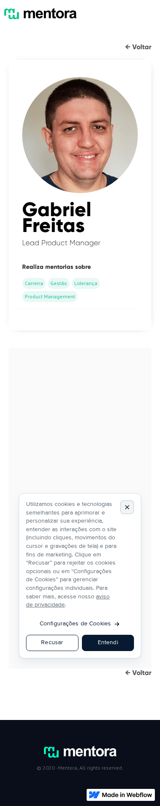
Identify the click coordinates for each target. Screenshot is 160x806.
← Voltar (138, 47)
